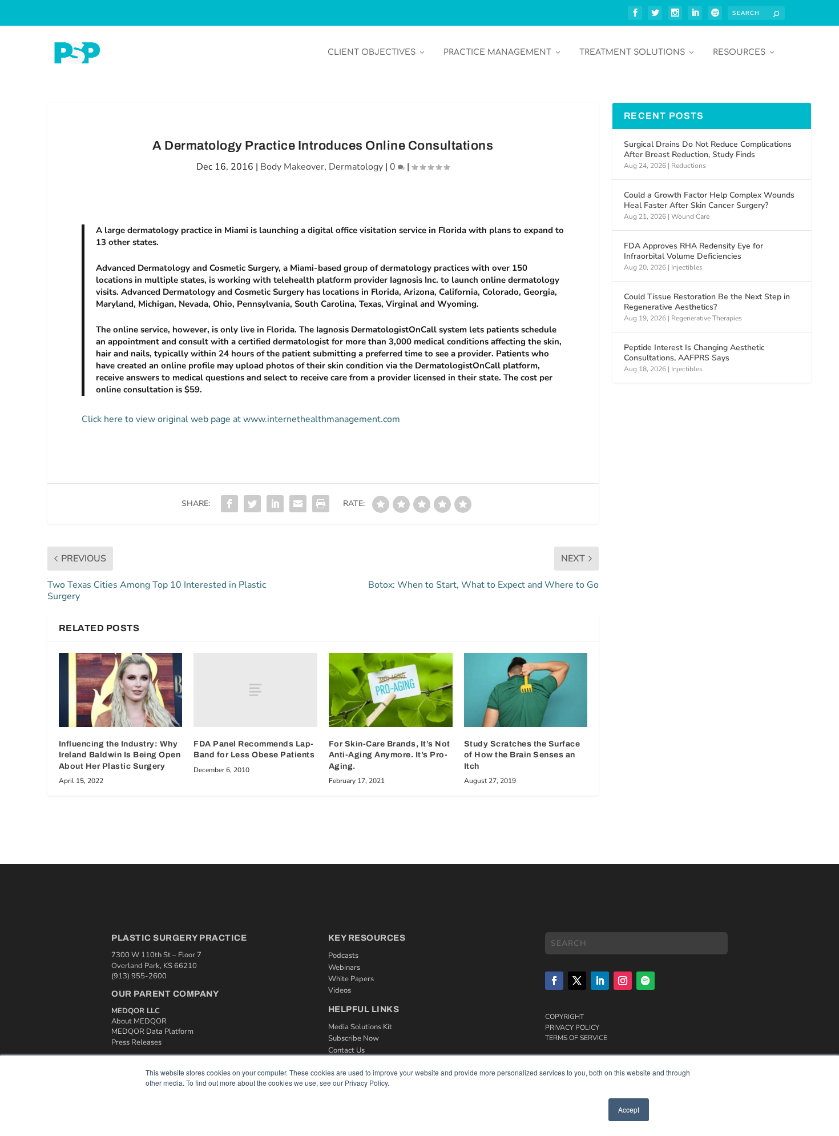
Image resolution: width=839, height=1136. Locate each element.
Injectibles (687, 267)
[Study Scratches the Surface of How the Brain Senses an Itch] (526, 690)
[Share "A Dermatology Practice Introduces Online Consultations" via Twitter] (252, 503)
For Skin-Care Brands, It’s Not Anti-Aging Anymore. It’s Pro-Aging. (389, 755)
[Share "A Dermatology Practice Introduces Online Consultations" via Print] (320, 503)
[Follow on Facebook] (554, 981)
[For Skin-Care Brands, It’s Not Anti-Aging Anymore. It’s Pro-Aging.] (391, 690)
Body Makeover (292, 166)
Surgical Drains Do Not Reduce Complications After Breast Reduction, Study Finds (708, 149)
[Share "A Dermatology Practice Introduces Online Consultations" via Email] (298, 503)
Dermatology (356, 166)
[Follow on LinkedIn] (600, 981)
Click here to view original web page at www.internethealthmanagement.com (241, 419)
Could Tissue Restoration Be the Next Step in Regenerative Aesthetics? (707, 301)
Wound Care (690, 216)
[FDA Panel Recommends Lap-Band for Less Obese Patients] (255, 690)
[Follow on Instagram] (623, 981)
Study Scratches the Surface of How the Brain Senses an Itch (522, 755)
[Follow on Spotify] (645, 981)
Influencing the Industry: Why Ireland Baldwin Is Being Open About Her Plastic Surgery (120, 755)
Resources (739, 52)
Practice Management (497, 52)
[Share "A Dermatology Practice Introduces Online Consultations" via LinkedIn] (275, 503)
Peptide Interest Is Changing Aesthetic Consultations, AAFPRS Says (694, 352)
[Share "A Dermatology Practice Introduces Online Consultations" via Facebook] (229, 503)
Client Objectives (372, 52)
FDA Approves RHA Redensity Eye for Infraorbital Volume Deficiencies (693, 251)
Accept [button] (628, 1109)
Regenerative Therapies (706, 318)
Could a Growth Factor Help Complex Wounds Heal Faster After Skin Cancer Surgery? (709, 200)
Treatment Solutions (632, 52)
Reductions (688, 165)
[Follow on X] (577, 981)
